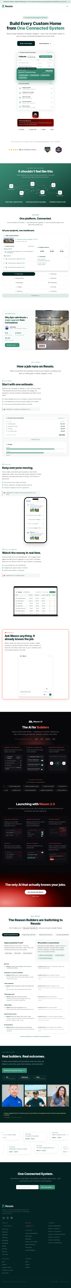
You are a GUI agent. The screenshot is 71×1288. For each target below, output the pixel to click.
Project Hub (19, 274)
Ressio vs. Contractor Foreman (56, 1234)
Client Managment (30, 1250)
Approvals (5, 1234)
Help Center (5, 1273)
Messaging (19, 282)
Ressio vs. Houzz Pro (54, 1237)
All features (34, 295)
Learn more (35, 896)
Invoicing (53, 287)
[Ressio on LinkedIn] (3, 1217)
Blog (3, 1261)
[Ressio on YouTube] (11, 1217)
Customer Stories (6, 1267)
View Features (44, 43)
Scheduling (53, 282)
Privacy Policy (54, 1281)
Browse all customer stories (13, 1070)
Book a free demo (26, 43)
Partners (4, 1264)
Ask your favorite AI (30, 928)
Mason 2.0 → (29, 1226)
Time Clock (53, 291)
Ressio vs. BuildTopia (54, 1240)
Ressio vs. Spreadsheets (55, 1242)
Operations (28, 1239)
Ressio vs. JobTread (53, 1228)
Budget (20, 287)
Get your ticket (62, 1)
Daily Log (19, 291)
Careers (27, 1264)
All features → (7, 1226)
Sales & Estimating (30, 1244)
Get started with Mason (35, 892)
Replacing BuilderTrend (11, 934)
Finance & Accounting (31, 1241)
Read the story (11, 345)
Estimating (53, 274)
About (26, 1261)
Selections (53, 278)
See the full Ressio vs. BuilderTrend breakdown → (35, 1036)
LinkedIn (27, 1267)
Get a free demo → (47, 1187)
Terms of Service (64, 1281)
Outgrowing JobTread (28, 934)
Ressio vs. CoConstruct (54, 1231)
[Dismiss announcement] (69, 2)
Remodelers (28, 1236)
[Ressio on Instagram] (7, 1217)
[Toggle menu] (67, 6)
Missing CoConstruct (45, 934)
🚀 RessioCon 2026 (7, 1270)
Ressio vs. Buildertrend (54, 1226)
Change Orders (19, 278)
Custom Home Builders (31, 1233)
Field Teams (28, 1247)
